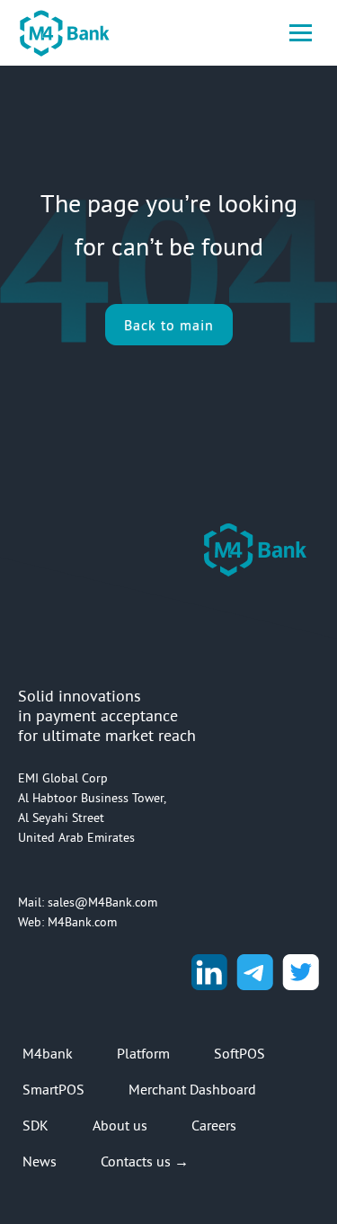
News (39, 1161)
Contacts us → (145, 1161)
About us (120, 1125)
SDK (35, 1125)
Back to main (169, 325)
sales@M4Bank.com (102, 902)
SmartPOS (53, 1089)
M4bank (47, 1053)
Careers (213, 1125)
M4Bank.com (82, 922)
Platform (143, 1053)
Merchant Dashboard (192, 1089)
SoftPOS (239, 1053)
